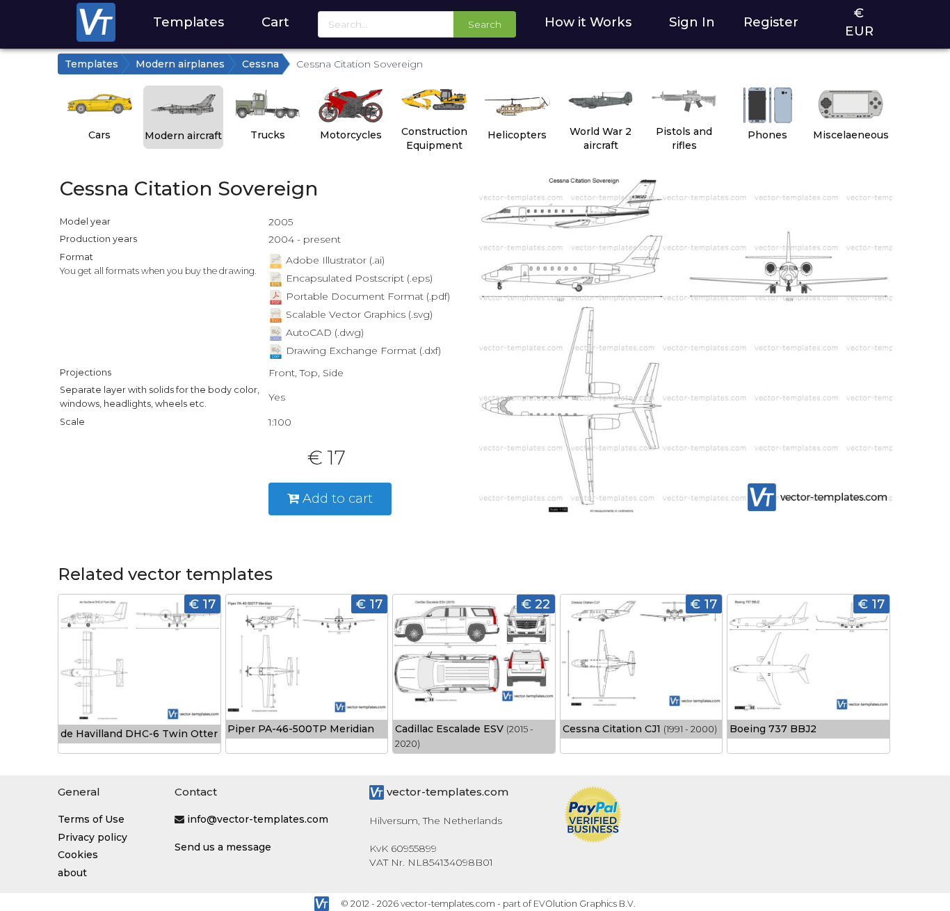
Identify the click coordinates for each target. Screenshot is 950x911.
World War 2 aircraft (600, 138)
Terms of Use (91, 819)
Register (770, 22)
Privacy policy (92, 837)
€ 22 (536, 604)
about (72, 872)
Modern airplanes (180, 64)
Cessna (260, 64)
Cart (275, 22)
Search (484, 24)
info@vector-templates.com (257, 819)
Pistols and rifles (684, 138)
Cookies (78, 854)
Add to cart (336, 498)
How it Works (588, 22)
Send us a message (223, 847)
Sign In (692, 22)
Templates (188, 22)
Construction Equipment (434, 138)
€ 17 (202, 604)
